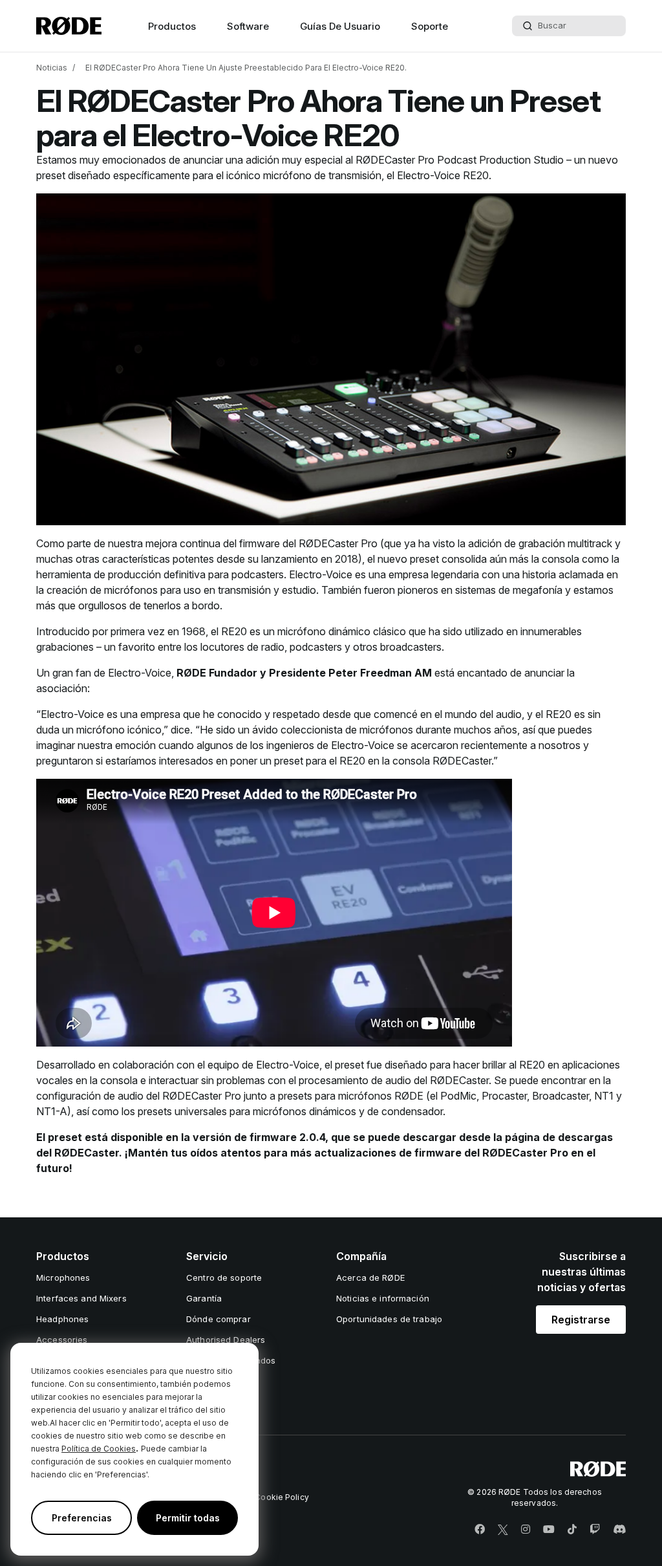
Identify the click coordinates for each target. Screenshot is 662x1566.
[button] (581, 1319)
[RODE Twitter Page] (503, 1530)
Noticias (51, 67)
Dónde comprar (218, 1319)
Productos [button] (172, 26)
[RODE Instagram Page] (525, 1530)
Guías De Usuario (340, 26)
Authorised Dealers (225, 1339)
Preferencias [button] (82, 1517)
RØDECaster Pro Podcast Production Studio (460, 159)
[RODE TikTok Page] (572, 1530)
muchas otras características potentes (125, 558)
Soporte (429, 26)
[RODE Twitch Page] (595, 1530)
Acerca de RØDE (370, 1277)
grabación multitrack (565, 543)
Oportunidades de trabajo (389, 1319)
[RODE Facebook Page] (480, 1530)
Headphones (62, 1319)
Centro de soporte (224, 1277)
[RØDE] (68, 26)
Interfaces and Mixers (81, 1298)
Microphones (63, 1277)
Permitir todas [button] (188, 1517)
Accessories (61, 1339)
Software (248, 26)
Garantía (204, 1298)
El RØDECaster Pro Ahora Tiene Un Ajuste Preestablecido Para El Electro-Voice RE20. (246, 67)
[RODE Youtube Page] (549, 1530)
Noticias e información (382, 1298)
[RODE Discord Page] (619, 1530)
